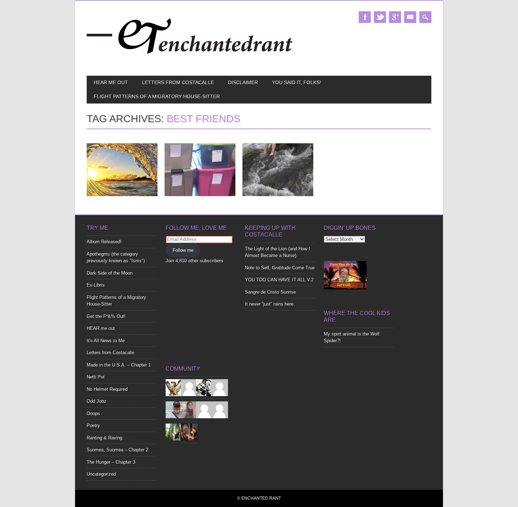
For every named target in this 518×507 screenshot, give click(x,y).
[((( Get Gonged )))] (189, 431)
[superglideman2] (174, 409)
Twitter (380, 17)
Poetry (93, 425)
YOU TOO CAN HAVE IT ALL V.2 (279, 279)
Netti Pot (96, 377)
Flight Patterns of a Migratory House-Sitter (157, 96)
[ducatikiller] (204, 387)
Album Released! (104, 241)
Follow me (183, 250)
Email (410, 17)
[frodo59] (174, 387)
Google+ (395, 17)
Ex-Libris (96, 285)
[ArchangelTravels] (189, 387)
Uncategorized (101, 474)
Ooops (93, 413)
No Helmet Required (107, 389)
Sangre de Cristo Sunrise (270, 292)
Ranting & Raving (104, 437)
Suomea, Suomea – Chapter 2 (117, 449)
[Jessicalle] (174, 431)
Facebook (365, 17)
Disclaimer (243, 82)
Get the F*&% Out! (106, 316)
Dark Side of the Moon (109, 273)
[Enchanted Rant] (190, 63)
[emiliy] (219, 409)
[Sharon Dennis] (219, 387)
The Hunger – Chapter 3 (111, 462)
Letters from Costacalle (178, 82)
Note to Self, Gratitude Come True (280, 267)
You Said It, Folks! (296, 82)
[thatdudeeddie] (204, 409)
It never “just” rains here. (270, 304)
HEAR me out (111, 82)
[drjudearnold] (189, 409)
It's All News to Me (106, 340)
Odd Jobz (96, 401)
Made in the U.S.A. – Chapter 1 (119, 365)
